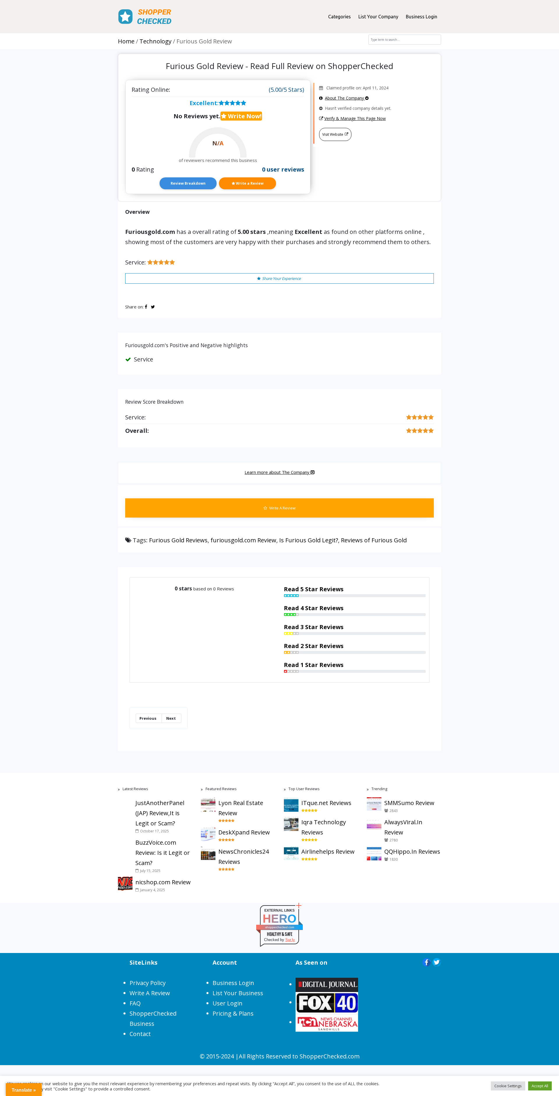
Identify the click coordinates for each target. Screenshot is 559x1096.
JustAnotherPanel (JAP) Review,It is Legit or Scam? (159, 813)
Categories (339, 16)
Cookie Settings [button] (508, 1085)
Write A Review (282, 508)
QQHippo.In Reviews (412, 851)
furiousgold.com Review (243, 540)
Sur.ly (290, 940)
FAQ (135, 1003)
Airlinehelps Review (328, 851)
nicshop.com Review (163, 882)
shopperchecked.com (279, 927)
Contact (140, 1034)
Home (126, 41)
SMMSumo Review (409, 803)
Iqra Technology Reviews (323, 827)
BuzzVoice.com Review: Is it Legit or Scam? (162, 853)
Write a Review (249, 183)
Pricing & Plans (233, 1013)
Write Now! (244, 116)
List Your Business (238, 993)
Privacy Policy (148, 983)
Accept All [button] (540, 1085)
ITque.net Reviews (326, 803)
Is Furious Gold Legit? (308, 540)
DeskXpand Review (244, 832)
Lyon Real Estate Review (240, 808)
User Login (228, 1003)
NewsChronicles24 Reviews (243, 857)
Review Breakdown (188, 183)
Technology (155, 41)
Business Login (421, 16)
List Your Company (378, 16)
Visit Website (332, 134)
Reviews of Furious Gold (374, 540)
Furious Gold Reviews (178, 540)
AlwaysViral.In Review (403, 827)
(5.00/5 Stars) (286, 89)
